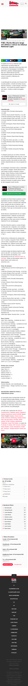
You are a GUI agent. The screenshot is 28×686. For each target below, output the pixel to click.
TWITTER (14, 642)
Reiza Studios (5, 426)
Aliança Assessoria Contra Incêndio (11, 414)
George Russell (8, 510)
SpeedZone (18, 421)
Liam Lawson (8, 526)
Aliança (11, 63)
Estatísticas (14, 598)
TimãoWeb (4, 423)
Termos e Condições (14, 668)
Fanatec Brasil (21, 417)
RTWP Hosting (10, 421)
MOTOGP (14, 609)
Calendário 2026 (14, 588)
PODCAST (14, 652)
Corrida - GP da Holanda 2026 (10, 539)
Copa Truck (14, 622)
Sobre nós (14, 632)
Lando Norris (8, 514)
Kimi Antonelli (8, 507)
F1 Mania (9, 425)
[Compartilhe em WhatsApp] (3, 60)
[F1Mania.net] (14, 4)
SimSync (6, 428)
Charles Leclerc (8, 517)
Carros (14, 625)
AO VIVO (14, 582)
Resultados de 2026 (7, 564)
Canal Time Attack (13, 423)
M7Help (15, 419)
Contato (14, 635)
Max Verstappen (8, 519)
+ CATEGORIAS (14, 629)
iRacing (23, 425)
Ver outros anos (17, 564)
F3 (14, 605)
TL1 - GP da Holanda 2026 (9, 559)
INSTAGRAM (14, 646)
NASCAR (14, 612)
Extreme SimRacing (11, 417)
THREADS (14, 649)
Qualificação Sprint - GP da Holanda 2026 (13, 554)
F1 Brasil (3, 425)
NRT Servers (16, 425)
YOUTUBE (14, 639)
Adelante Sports (14, 412)
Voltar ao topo (14, 576)
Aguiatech (23, 412)
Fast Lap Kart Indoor (7, 419)
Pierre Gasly (7, 528)
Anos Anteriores (14, 595)
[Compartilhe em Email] (11, 60)
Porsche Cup (14, 619)
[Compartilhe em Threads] (24, 60)
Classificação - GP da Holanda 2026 (12, 544)
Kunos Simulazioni (15, 426)
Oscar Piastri (8, 521)
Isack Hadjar (8, 523)
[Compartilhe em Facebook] (7, 60)
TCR (14, 615)
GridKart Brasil (14, 428)
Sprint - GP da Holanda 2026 (10, 549)
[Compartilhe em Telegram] (20, 60)
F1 (14, 585)
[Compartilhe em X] (15, 60)
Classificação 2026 (14, 592)
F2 (14, 602)
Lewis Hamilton (8, 512)
